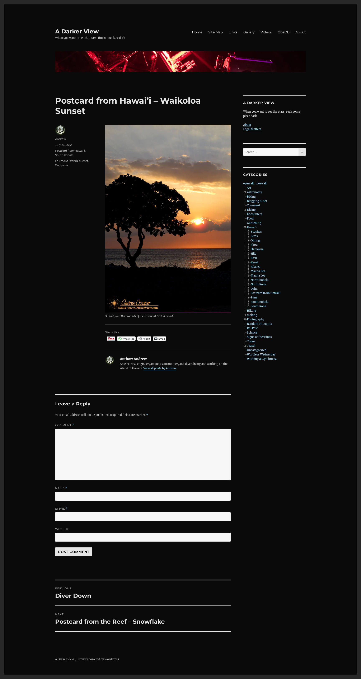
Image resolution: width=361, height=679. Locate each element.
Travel (251, 346)
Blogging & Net (257, 201)
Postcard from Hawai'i (70, 150)
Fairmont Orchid (66, 160)
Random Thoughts (259, 324)
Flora (254, 245)
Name (61, 488)
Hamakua (257, 249)
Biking (251, 196)
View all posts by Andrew (159, 368)
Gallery (249, 32)
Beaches (256, 232)
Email (61, 508)
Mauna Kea (258, 271)
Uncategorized (256, 350)
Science (252, 332)
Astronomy (254, 192)
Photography (255, 319)
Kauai (254, 262)
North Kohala (259, 280)
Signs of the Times (259, 337)
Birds (254, 236)
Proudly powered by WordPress (98, 659)
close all (261, 183)
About (300, 32)
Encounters (254, 214)
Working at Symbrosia (262, 359)
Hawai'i (252, 227)
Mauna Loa (258, 275)
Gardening (254, 223)
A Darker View (77, 31)
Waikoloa (61, 165)
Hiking (251, 310)
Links (233, 32)
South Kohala (64, 155)
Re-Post (252, 328)
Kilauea (255, 267)
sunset (83, 160)
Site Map (215, 32)
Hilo (253, 253)
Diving (251, 210)
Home (197, 32)
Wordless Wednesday (261, 354)
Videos (266, 32)
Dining (255, 240)
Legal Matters (252, 129)
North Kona (258, 284)
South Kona (258, 306)
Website (62, 529)
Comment (64, 425)
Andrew (60, 139)
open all (248, 183)
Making (252, 315)
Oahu (254, 289)
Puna (254, 297)
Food (250, 218)
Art (249, 188)
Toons (251, 341)
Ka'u (254, 258)
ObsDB (284, 32)
